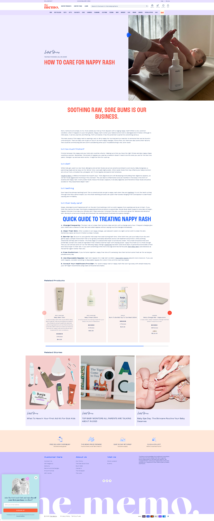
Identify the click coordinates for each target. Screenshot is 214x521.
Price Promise (49, 471)
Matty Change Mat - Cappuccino (154, 317)
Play (129, 12)
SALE (156, 12)
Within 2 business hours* (154, 446)
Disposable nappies (122, 258)
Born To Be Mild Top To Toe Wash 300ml (123, 317)
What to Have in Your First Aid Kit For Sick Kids (51, 419)
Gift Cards (48, 473)
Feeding (111, 12)
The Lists (79, 473)
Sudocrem (108, 244)
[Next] (170, 313)
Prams (134, 12)
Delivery (47, 466)
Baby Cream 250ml (91, 317)
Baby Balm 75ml (59, 317)
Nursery (123, 12)
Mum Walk (79, 466)
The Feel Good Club (82, 463)
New (51, 12)
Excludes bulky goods (60, 446)
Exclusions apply (123, 446)
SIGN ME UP (20, 510)
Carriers (89, 12)
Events (109, 463)
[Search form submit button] (146, 6)
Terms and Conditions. (20, 516)
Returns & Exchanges (51, 468)
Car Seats (77, 12)
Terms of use (76, 516)
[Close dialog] (36, 477)
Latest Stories (52, 52)
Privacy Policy (65, 516)
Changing (96, 12)
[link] (20, 486)
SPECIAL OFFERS (149, 12)
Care (83, 12)
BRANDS (140, 12)
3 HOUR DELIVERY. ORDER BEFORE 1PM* (55, 1)
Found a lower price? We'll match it (91, 446)
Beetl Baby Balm (133, 246)
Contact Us (48, 461)
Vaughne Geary (66, 176)
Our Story (79, 461)
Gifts (70, 12)
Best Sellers (57, 12)
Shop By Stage (78, 6)
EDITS (65, 12)
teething (131, 192)
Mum (117, 12)
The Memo (53, 516)
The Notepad (80, 471)
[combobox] (119, 6)
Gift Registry (48, 463)
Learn (86, 6)
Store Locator (112, 461)
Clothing (104, 12)
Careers (79, 468)
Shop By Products (66, 6)
